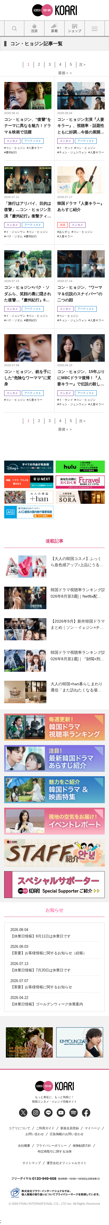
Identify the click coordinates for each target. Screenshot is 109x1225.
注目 (62, 224)
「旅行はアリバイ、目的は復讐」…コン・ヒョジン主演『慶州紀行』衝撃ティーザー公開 (27, 210)
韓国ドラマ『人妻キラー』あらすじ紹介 (80, 206)
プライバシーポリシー (51, 1145)
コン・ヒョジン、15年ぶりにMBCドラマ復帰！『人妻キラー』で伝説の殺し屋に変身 (81, 378)
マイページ (92, 1128)
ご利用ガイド (45, 1128)
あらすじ (64, 231)
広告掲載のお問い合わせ (67, 1134)
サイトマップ (31, 1163)
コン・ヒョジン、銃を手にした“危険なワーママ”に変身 (27, 377)
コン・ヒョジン (15, 147)
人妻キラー (35, 147)
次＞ (82, 64)
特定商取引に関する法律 (55, 1151)
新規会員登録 (69, 1128)
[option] (29, 1042)
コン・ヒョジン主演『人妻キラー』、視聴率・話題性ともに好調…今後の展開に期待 (80, 126)
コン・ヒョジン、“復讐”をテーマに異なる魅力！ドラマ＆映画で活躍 (27, 125)
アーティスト (32, 140)
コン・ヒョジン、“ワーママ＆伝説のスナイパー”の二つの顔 (79, 293)
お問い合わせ (34, 1134)
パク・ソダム (14, 236)
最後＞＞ (65, 73)
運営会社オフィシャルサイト (67, 1163)
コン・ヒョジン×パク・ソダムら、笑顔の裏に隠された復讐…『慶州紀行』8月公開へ (27, 294)
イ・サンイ (66, 147)
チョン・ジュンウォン (73, 152)
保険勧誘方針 (82, 1145)
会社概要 (24, 1145)
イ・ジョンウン (15, 231)
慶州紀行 (11, 152)
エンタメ (12, 140)
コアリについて (19, 1128)
